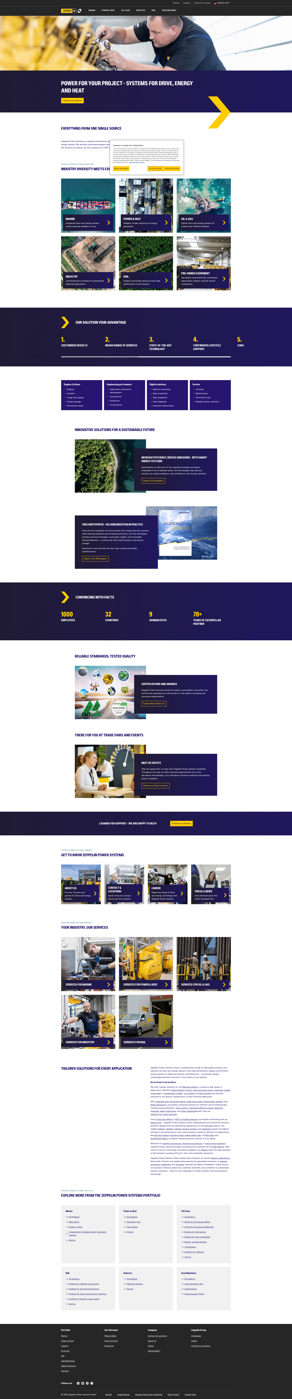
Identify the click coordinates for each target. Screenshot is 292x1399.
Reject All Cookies (121, 168)
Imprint (142, 162)
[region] (147, 157)
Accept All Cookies (172, 168)
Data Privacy (133, 162)
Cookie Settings (155, 168)
